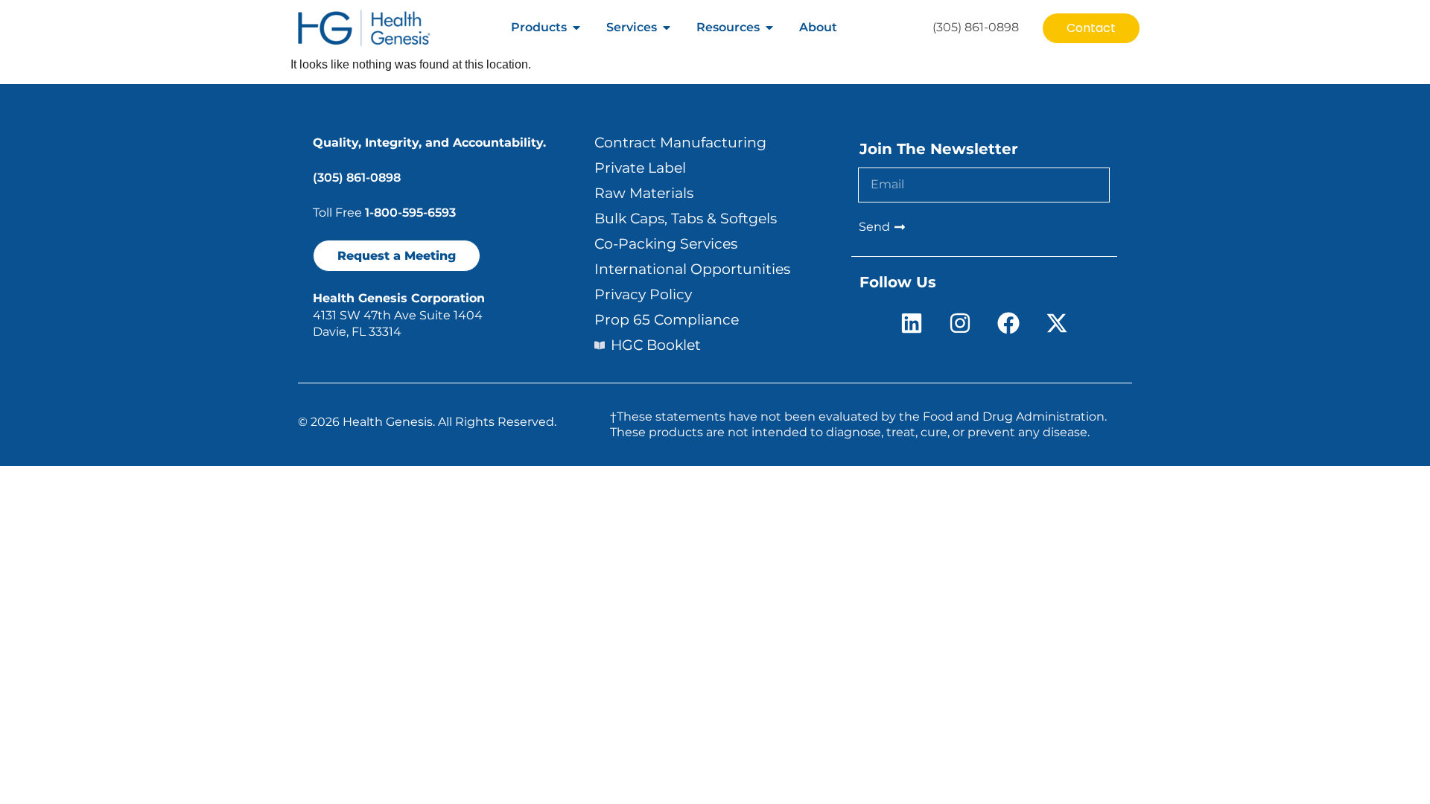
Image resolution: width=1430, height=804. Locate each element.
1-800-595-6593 (410, 212)
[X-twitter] (1057, 323)
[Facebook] (1008, 323)
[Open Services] (667, 27)
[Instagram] (960, 323)
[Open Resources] (769, 27)
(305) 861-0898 (357, 177)
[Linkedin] (911, 323)
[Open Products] (576, 27)
